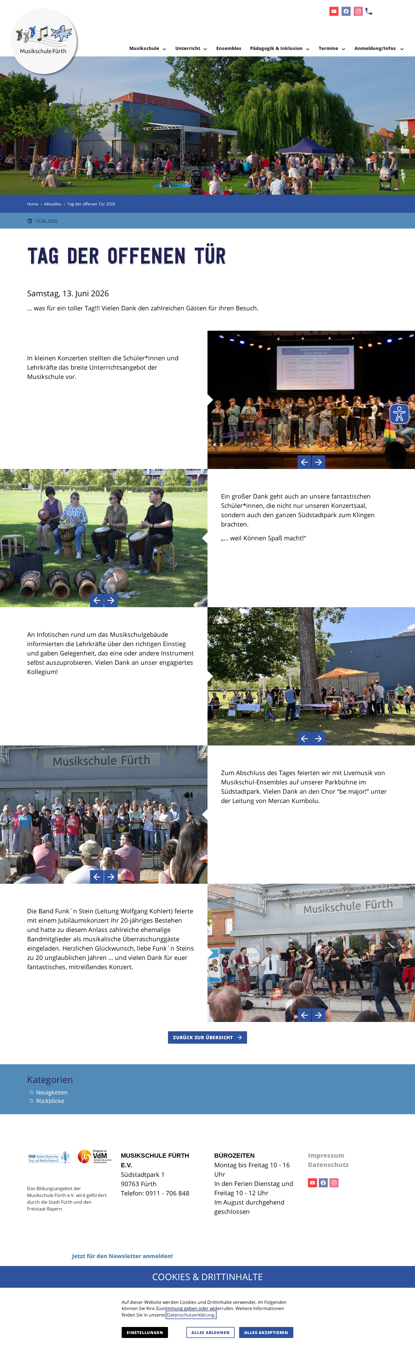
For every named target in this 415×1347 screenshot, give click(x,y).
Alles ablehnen (210, 1332)
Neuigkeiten (51, 1092)
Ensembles (228, 48)
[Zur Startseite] (45, 28)
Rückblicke (50, 1101)
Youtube (312, 1182)
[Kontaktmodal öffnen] (368, 11)
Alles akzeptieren (266, 1332)
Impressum (326, 1155)
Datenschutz (328, 1164)
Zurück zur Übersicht (203, 1037)
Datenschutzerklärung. (191, 1315)
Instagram (333, 1182)
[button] (304, 462)
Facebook (323, 1182)
